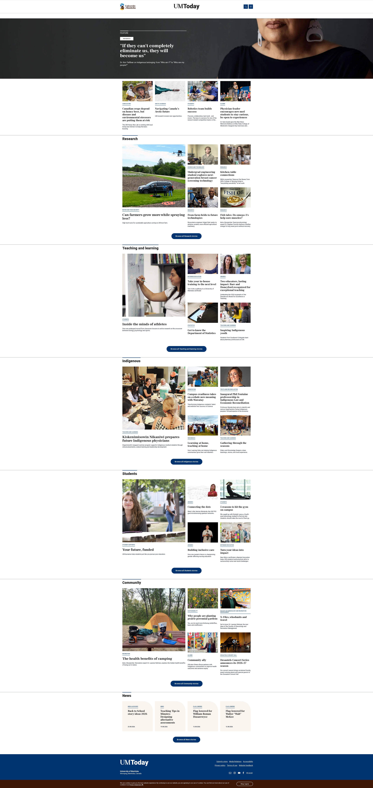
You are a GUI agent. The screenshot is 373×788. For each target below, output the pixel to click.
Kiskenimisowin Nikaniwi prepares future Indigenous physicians (150, 439)
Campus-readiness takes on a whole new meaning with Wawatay (202, 397)
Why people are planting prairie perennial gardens (202, 617)
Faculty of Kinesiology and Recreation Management (233, 611)
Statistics (191, 325)
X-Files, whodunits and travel (233, 619)
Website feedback (246, 765)
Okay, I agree (245, 784)
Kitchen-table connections (228, 173)
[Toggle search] (246, 6)
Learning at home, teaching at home (198, 444)
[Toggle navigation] (251, 6)
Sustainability (193, 611)
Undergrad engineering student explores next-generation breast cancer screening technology (202, 176)
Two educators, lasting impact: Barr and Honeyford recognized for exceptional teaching (235, 286)
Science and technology (196, 167)
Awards (223, 276)
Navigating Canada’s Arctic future (167, 110)
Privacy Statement (136, 785)
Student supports (128, 544)
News (162, 706)
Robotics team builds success (200, 110)
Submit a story (222, 761)
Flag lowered (197, 706)
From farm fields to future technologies (203, 216)
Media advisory (133, 706)
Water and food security (130, 210)
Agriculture (126, 103)
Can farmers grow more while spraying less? (153, 217)
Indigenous (126, 38)
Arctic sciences (160, 103)
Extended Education (194, 276)
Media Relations (235, 761)
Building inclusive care (201, 550)
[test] (230, 772)
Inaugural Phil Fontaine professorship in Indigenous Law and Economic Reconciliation (234, 399)
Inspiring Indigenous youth (232, 332)
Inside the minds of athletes (144, 324)
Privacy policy (220, 765)
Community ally (197, 660)
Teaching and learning (228, 325)
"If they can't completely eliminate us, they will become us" (147, 51)
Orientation (192, 389)
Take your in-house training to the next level (202, 283)
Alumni (222, 103)
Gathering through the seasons (233, 444)
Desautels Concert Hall (228, 655)
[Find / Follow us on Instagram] (234, 772)
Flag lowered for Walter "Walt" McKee (235, 714)
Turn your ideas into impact (232, 551)
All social (249, 773)
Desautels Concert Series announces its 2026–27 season (234, 663)
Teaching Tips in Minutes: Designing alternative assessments (170, 716)
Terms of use (232, 765)
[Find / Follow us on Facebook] (243, 772)
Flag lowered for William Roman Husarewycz (202, 714)
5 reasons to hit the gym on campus (234, 508)
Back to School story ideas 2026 (137, 712)
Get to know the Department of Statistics (202, 332)
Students (191, 103)
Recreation (126, 653)
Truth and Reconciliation (229, 389)
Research (223, 167)
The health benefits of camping (147, 658)
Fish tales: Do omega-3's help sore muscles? (234, 216)
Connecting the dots (199, 507)
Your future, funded (138, 549)
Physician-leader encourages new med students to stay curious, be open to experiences (234, 113)
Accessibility (248, 761)
